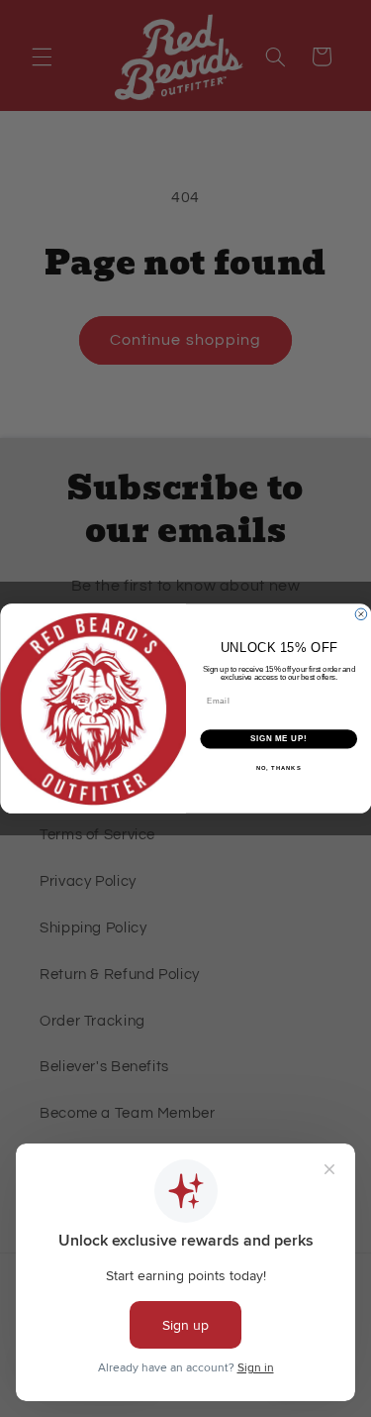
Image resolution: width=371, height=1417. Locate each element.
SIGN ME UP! (278, 739)
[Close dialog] (361, 614)
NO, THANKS (278, 767)
